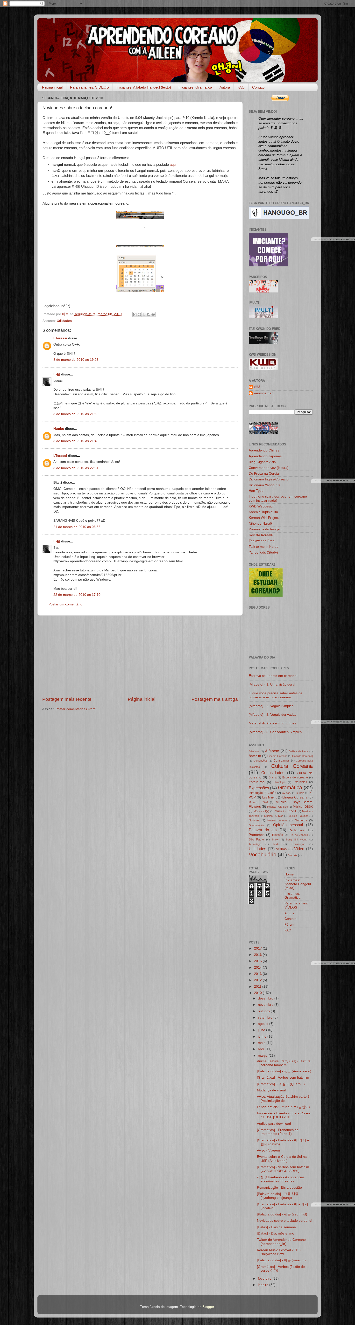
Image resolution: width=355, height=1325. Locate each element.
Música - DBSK (303, 806)
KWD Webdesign (262, 506)
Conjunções (261, 760)
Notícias (254, 820)
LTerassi (60, 338)
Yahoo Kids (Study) (263, 552)
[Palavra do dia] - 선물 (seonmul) (282, 1214)
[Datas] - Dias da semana (276, 1227)
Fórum (289, 924)
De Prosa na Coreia (264, 473)
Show (275, 839)
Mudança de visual (271, 1090)
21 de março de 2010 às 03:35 (76, 527)
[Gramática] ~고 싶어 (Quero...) (281, 1084)
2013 (258, 974)
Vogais (292, 855)
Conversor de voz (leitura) (269, 468)
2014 (258, 967)
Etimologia (279, 782)
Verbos (281, 849)
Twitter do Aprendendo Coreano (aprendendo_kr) (281, 1241)
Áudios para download (274, 1123)
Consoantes (282, 760)
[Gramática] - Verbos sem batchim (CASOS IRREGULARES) (283, 1169)
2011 (258, 986)
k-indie (300, 792)
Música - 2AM (258, 802)
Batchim (255, 756)
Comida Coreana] (302, 756)
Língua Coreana (294, 797)
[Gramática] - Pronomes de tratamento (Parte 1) (277, 1132)
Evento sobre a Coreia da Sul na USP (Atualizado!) (282, 1158)
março (263, 1055)
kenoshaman (263, 393)
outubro (264, 1011)
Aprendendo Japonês (265, 456)
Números (301, 820)
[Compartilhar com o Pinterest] (153, 314)
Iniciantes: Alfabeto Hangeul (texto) (143, 87)
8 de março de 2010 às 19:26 (76, 359)
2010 (258, 993)
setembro (265, 1017)
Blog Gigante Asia (262, 462)
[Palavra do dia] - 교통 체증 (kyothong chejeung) (277, 1196)
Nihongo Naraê (260, 523)
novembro (266, 1004)
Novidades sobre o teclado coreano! (284, 1220)
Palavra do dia (263, 830)
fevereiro (265, 1278)
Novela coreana (277, 820)
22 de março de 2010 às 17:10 (76, 595)
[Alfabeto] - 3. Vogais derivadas (272, 714)
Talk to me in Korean (264, 546)
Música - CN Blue (277, 806)
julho (262, 1030)
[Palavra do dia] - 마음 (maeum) (281, 1260)
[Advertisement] (140, 656)
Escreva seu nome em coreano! (273, 676)
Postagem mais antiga (215, 699)
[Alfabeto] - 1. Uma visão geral (272, 684)
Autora (225, 87)
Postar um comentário (65, 604)
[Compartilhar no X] (144, 314)
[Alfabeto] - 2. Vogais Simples (271, 706)
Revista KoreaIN (261, 535)
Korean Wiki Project (264, 518)
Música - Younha (299, 815)
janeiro (263, 1285)
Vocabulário (262, 855)
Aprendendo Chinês (264, 450)
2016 (258, 955)
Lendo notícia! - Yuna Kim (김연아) (283, 1107)
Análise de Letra (298, 751)
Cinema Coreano (277, 756)
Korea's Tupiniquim (263, 512)
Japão (272, 793)
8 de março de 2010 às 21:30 (76, 414)
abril (261, 1049)
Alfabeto (272, 751)
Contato (258, 87)
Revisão (277, 835)
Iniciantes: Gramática (195, 87)
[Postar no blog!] (139, 314)
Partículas (296, 830)
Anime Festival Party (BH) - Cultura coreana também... (284, 1063)
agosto (263, 1024)
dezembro (266, 998)
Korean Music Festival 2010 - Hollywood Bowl (279, 1252)
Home (289, 874)
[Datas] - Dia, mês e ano (275, 1233)
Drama (273, 777)
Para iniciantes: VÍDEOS (89, 87)
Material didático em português (272, 723)
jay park (286, 792)
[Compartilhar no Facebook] (148, 314)
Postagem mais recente (67, 699)
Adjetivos (254, 751)
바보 (56, 374)
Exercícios (300, 782)
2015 (258, 961)
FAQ (241, 87)
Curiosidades (272, 772)
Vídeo (299, 848)
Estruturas (256, 782)
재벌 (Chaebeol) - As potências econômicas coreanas (281, 1179)
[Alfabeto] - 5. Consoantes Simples (275, 732)
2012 (258, 980)
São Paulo (256, 839)
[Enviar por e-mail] (134, 314)
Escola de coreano (295, 777)
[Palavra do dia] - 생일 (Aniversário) (284, 1071)
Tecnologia (255, 844)
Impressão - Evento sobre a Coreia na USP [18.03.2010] (284, 1115)
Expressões (259, 788)
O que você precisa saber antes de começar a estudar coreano (275, 695)
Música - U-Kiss (274, 815)
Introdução (256, 793)
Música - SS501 (285, 811)
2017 (258, 948)
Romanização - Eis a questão (279, 1187)
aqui (173, 164)
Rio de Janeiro (299, 834)
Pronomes (256, 835)
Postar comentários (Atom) (76, 709)
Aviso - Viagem (268, 1150)
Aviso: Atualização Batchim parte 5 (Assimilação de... (283, 1098)
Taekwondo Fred (262, 541)
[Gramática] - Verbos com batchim (283, 1077)
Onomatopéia (256, 825)
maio (262, 1043)
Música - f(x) (261, 811)
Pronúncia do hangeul (265, 529)
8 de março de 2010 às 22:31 (76, 468)
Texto (276, 844)
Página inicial (52, 87)
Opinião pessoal (288, 825)
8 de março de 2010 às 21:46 (76, 441)
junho (262, 1036)
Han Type (256, 491)
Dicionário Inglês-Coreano (269, 479)
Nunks (58, 428)
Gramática (290, 787)
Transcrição (298, 844)
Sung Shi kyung (296, 839)
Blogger (208, 1307)
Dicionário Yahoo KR (264, 485)
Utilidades (64, 321)
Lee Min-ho (269, 797)
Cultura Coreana (292, 766)
